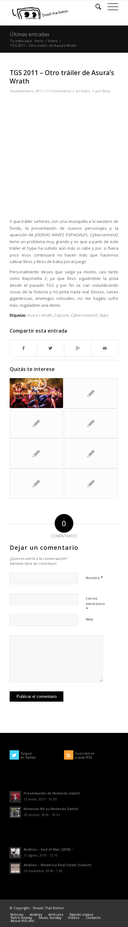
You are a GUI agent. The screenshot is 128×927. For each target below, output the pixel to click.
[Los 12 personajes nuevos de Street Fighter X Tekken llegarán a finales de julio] (90, 483)
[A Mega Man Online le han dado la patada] (36, 483)
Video (52, 40)
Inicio (38, 40)
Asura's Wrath (39, 315)
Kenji (106, 91)
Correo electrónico (95, 604)
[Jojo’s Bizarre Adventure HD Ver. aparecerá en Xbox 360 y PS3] (36, 453)
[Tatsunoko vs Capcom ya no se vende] (90, 453)
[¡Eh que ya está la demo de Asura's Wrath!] (36, 423)
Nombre (94, 577)
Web (89, 619)
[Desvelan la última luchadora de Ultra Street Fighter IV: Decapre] (36, 393)
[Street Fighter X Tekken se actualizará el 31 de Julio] (90, 423)
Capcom (61, 315)
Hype (103, 315)
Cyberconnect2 (84, 315)
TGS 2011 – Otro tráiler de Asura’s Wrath (62, 76)
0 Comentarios (59, 91)
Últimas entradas (29, 34)
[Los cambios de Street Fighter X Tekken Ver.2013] (90, 393)
